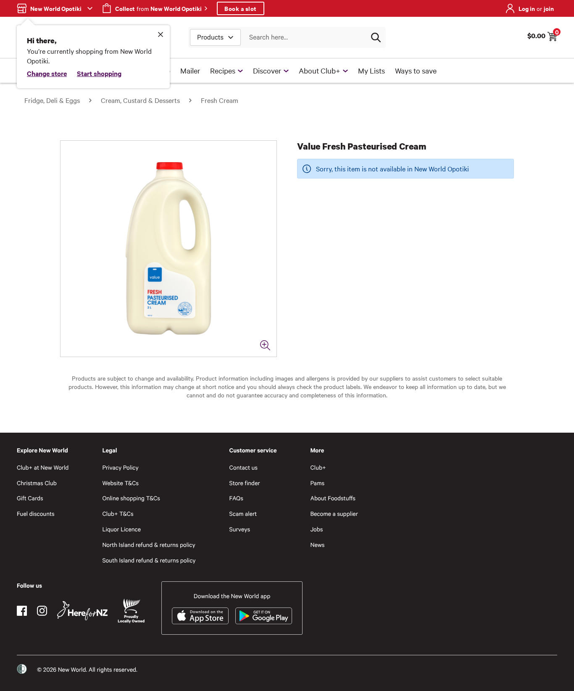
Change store (47, 73)
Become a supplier (334, 514)
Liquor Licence (121, 529)
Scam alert (243, 514)
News (317, 545)
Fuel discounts (36, 514)
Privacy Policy (120, 467)
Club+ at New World (42, 467)
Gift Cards (30, 498)
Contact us (243, 467)
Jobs (316, 529)
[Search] (376, 37)
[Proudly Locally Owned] (131, 611)
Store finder (244, 483)
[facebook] (22, 611)
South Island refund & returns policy (148, 560)
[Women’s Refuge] (22, 669)
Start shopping (99, 73)
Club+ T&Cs (117, 514)
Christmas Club (37, 483)
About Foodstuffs (332, 498)
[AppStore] (200, 615)
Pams (317, 483)
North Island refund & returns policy (148, 545)
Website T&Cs (120, 483)
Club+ (318, 467)
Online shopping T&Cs (131, 498)
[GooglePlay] (263, 615)
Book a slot (240, 8)
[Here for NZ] (82, 610)
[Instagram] (42, 611)
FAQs (236, 498)
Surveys (239, 529)
